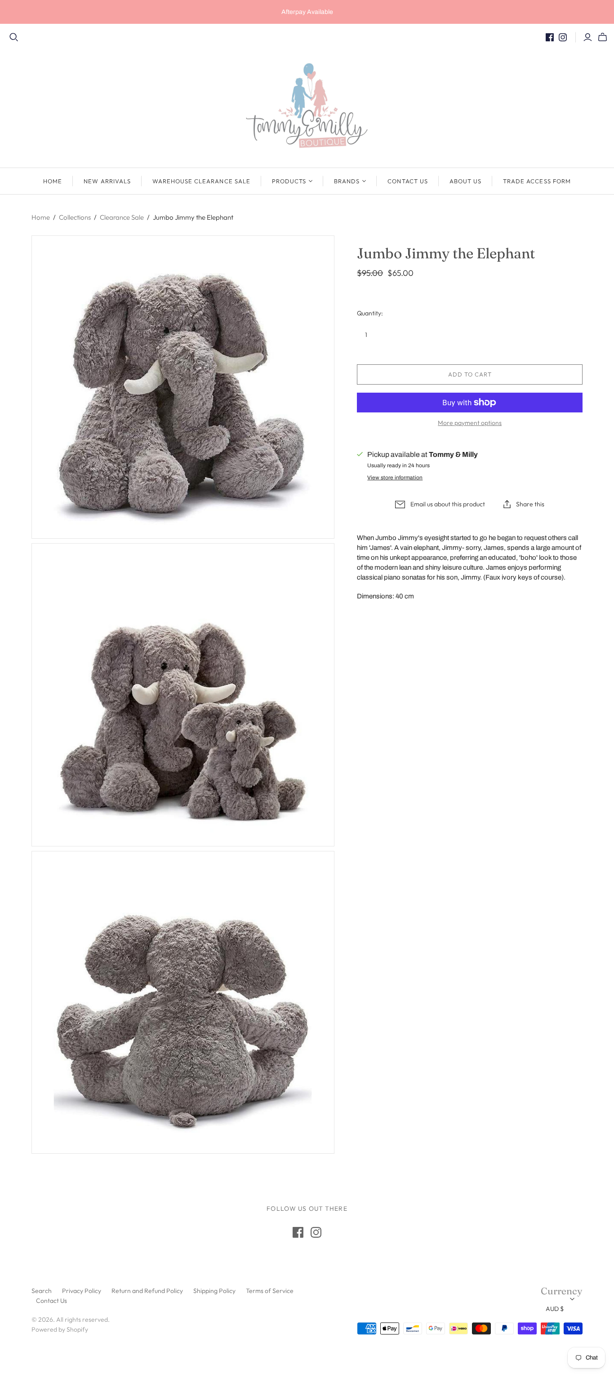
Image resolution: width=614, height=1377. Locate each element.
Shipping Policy (214, 1291)
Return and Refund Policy (147, 1291)
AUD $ (555, 1309)
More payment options (470, 423)
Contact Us (407, 181)
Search (41, 1291)
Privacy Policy (81, 1291)
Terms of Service (270, 1291)
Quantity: (370, 313)
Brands (347, 181)
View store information (395, 477)
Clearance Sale (122, 217)
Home (52, 181)
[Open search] (13, 37)
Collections (75, 217)
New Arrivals (107, 181)
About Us (465, 181)
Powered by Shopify (59, 1329)
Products (289, 181)
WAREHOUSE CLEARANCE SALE (201, 181)
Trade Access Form (537, 181)
